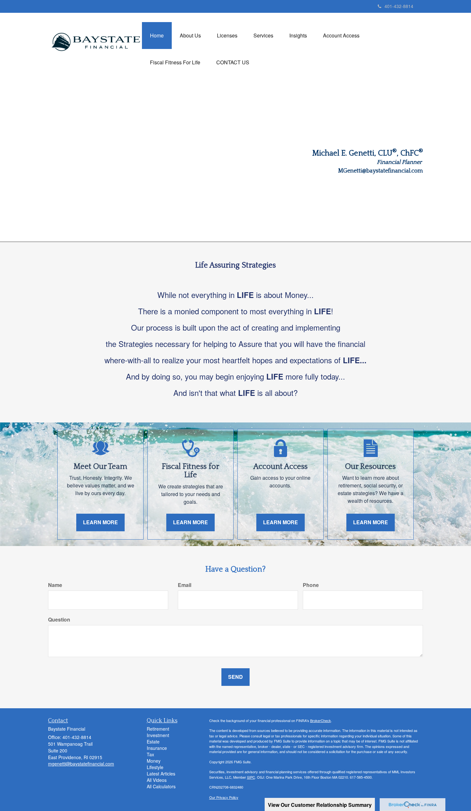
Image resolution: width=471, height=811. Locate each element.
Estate (153, 741)
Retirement (158, 729)
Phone (311, 585)
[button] (190, 35)
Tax (150, 754)
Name (55, 585)
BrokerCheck (320, 720)
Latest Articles (161, 773)
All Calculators (161, 786)
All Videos (157, 780)
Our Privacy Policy (223, 797)
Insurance (157, 748)
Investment (158, 735)
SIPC (251, 777)
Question (59, 619)
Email (184, 585)
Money (154, 761)
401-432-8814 (398, 6)
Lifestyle (155, 767)
